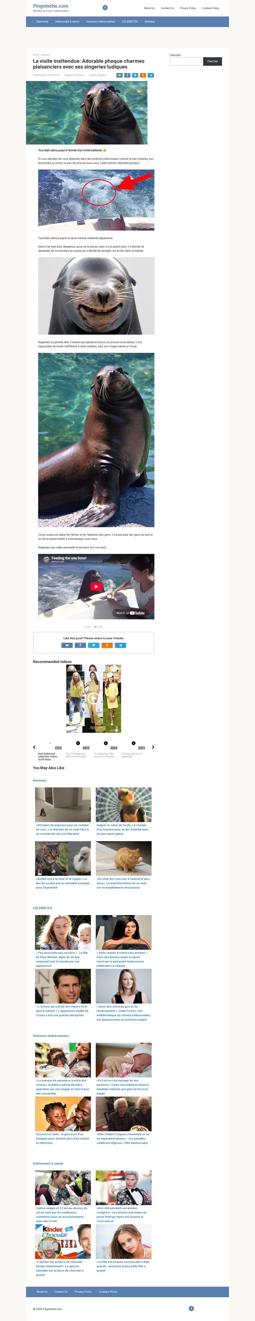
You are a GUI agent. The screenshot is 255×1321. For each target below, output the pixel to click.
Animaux (150, 21)
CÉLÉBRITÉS (130, 21)
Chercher (175, 55)
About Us (149, 8)
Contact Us (167, 8)
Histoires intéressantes (100, 21)
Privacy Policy (188, 8)
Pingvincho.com (50, 6)
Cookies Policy (210, 8)
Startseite (42, 21)
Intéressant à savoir (67, 21)
